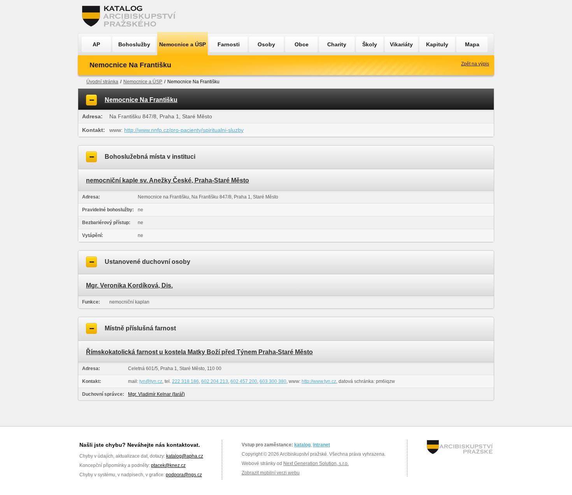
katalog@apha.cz (184, 456)
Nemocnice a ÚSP (182, 44)
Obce (302, 44)
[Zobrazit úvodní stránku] (131, 16)
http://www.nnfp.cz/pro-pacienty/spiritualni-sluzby (184, 130)
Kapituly (437, 44)
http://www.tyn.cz (319, 381)
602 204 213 (214, 381)
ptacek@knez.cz (168, 465)
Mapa (472, 44)
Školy (369, 44)
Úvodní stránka (102, 81)
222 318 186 (185, 381)
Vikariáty (401, 44)
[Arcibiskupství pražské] (460, 447)
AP (96, 44)
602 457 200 (243, 381)
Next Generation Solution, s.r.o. (316, 463)
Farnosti (229, 44)
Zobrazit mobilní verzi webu (271, 473)
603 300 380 (273, 381)
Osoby (266, 44)
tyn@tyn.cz (150, 381)
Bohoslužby (134, 44)
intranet (321, 445)
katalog (302, 445)
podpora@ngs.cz (184, 474)
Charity (336, 44)
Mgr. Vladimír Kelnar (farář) (156, 394)
